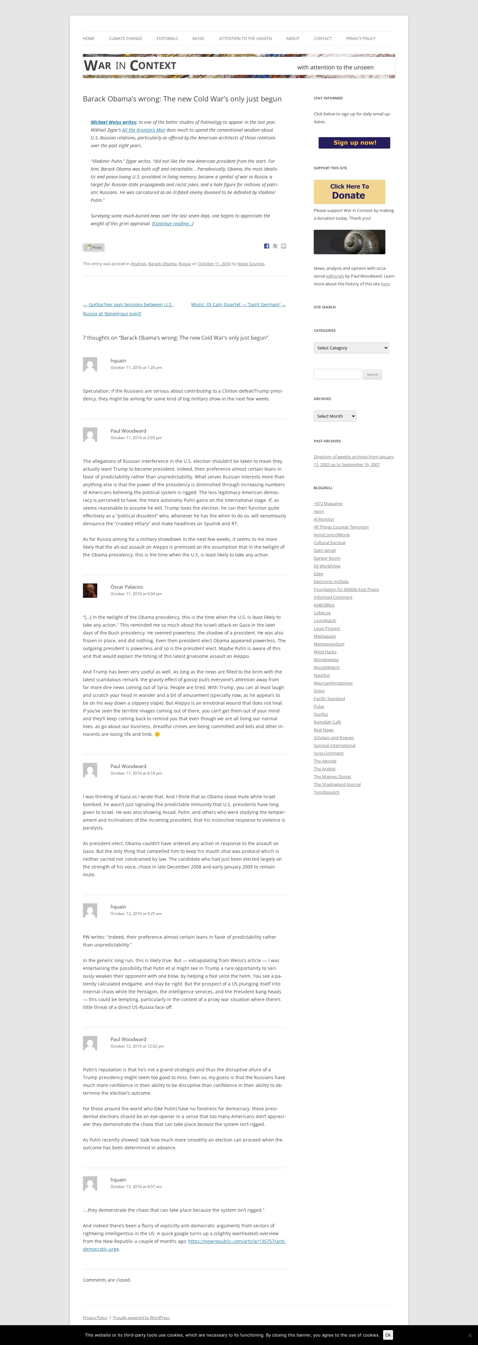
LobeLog (322, 613)
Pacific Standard (329, 698)
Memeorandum (329, 644)
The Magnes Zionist (332, 776)
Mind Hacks (325, 652)
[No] (470, 1335)
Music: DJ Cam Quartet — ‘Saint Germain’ (238, 304)
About (292, 38)
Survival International (334, 745)
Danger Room (327, 558)
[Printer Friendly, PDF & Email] (93, 247)
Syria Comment (329, 753)
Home (89, 38)
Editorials (167, 38)
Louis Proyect (327, 628)
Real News (324, 730)
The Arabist (325, 769)
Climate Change (125, 38)
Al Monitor (324, 519)
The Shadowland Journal (337, 784)
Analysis (138, 264)
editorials (335, 276)
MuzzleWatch (327, 667)
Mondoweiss (326, 659)
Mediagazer (325, 636)
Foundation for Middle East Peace (346, 589)
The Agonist (325, 761)
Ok (388, 1335)
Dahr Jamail (325, 550)
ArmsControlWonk (332, 535)
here (385, 284)
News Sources (250, 264)
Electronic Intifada (331, 581)
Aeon (319, 511)
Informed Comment (333, 597)
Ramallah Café (327, 722)
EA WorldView (327, 566)
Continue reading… (172, 223)
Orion (319, 691)
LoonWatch (325, 620)
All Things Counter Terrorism (341, 527)
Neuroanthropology (333, 683)
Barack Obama (162, 264)
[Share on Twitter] (275, 246)
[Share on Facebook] (266, 246)
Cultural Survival (329, 542)
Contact (323, 38)
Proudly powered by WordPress (141, 1317)
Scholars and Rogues (334, 737)
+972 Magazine (328, 503)
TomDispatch (326, 792)
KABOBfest (324, 605)
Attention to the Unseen (245, 38)
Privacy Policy (361, 38)
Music (199, 38)
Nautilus (322, 675)
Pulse (319, 706)
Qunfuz (321, 714)
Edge (318, 574)
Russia (185, 264)
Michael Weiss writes (113, 122)
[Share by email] (283, 246)
